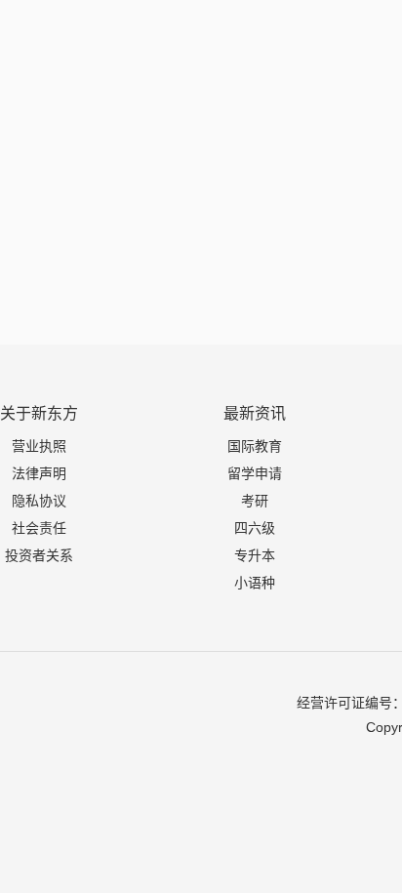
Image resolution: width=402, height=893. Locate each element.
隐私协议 (39, 500)
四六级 (254, 528)
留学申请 (254, 473)
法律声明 (39, 473)
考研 (254, 500)
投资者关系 (39, 555)
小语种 (254, 582)
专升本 (254, 555)
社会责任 (39, 528)
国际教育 (254, 446)
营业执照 (39, 446)
